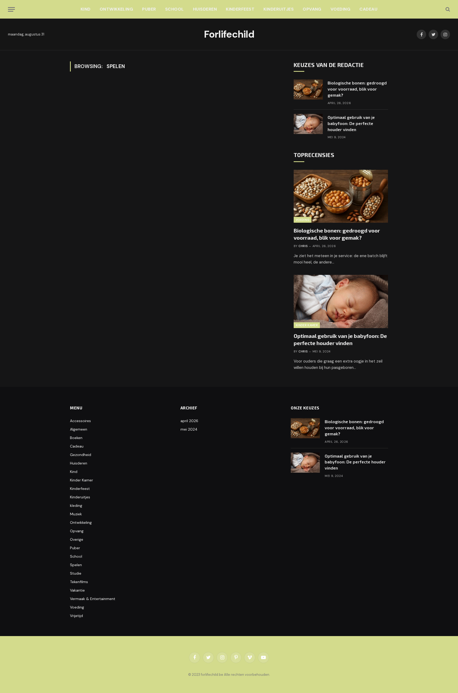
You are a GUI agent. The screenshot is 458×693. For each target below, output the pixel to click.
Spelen (76, 564)
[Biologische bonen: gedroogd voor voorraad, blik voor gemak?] (308, 89)
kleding (76, 505)
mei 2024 (188, 429)
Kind (86, 9)
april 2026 (189, 420)
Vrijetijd (76, 615)
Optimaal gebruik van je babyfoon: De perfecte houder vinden (351, 123)
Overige (76, 539)
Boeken (76, 437)
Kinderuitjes (278, 9)
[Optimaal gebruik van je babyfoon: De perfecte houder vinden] (308, 124)
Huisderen (205, 9)
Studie (75, 573)
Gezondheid (80, 454)
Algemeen (78, 429)
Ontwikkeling (116, 9)
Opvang (312, 9)
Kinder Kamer (307, 325)
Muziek (76, 514)
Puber (149, 9)
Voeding (340, 9)
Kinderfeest (240, 9)
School (174, 9)
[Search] (447, 9)
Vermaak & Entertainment (92, 598)
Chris (302, 246)
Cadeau (368, 9)
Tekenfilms (79, 581)
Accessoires (80, 420)
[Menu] (11, 9)
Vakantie (77, 590)
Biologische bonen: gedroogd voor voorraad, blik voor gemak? (357, 88)
